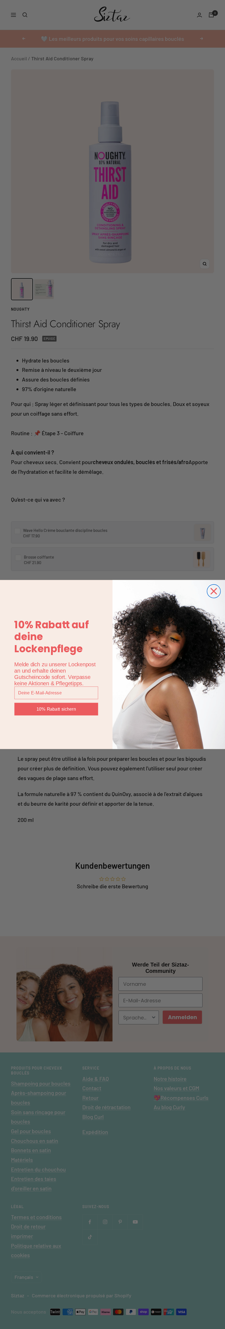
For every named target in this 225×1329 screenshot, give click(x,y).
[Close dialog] (213, 591)
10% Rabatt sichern (56, 709)
